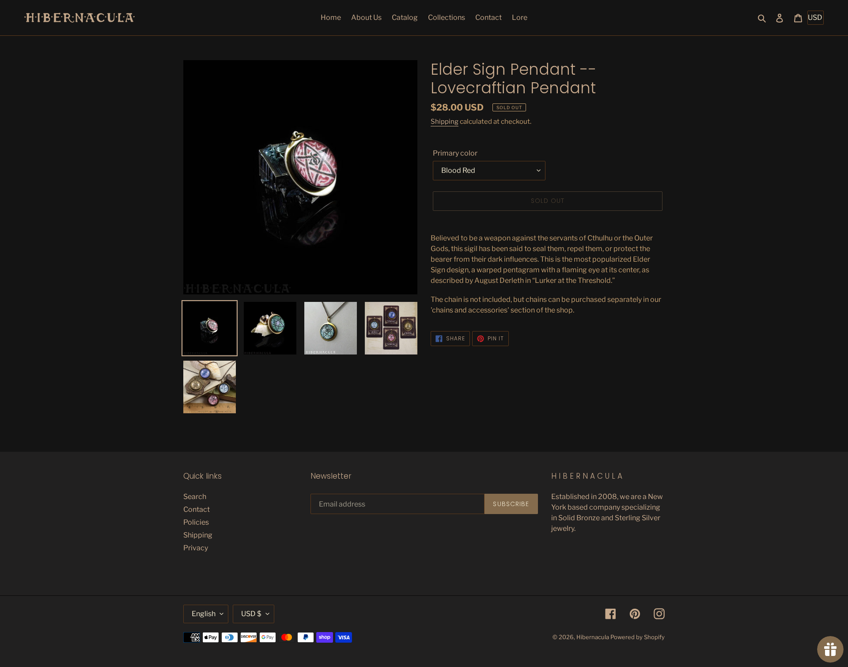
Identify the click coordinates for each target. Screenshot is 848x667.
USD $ (251, 614)
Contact (196, 509)
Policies (196, 522)
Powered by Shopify (637, 636)
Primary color (455, 153)
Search (194, 496)
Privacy (195, 548)
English (204, 614)
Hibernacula (592, 636)
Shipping (444, 122)
